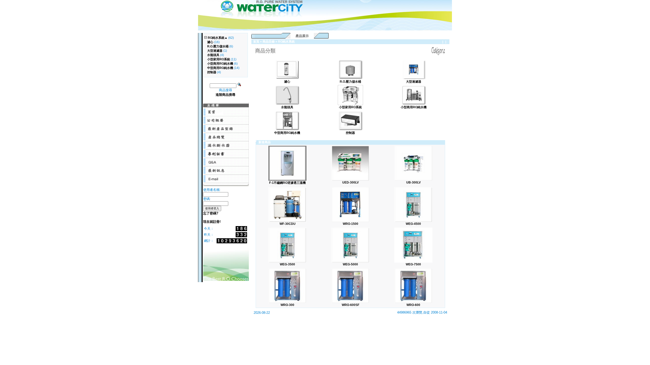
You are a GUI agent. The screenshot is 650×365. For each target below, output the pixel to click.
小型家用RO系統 (218, 59)
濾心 (210, 42)
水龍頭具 (213, 55)
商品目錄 (269, 41)
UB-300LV (413, 182)
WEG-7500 (413, 264)
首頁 (256, 41)
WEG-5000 (350, 264)
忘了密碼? (210, 213)
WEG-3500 (287, 264)
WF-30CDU (288, 224)
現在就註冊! (212, 222)
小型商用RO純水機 (220, 63)
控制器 (211, 72)
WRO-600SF (350, 305)
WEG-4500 (413, 224)
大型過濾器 (214, 50)
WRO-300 (287, 305)
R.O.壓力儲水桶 (218, 46)
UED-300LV (350, 182)
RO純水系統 (286, 41)
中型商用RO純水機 (220, 68)
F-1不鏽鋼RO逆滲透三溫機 (287, 183)
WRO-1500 (350, 224)
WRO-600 (413, 305)
